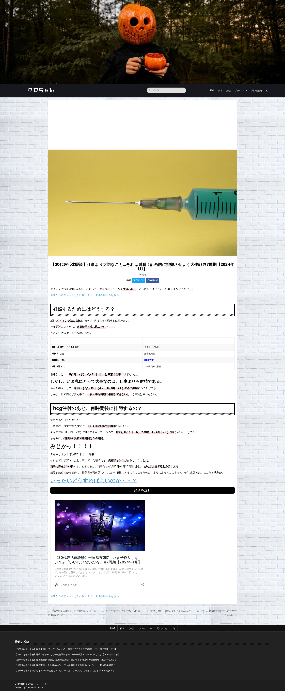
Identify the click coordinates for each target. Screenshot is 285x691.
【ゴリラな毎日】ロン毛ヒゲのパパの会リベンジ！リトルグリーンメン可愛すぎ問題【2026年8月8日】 (65, 670)
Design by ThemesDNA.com (29, 687)
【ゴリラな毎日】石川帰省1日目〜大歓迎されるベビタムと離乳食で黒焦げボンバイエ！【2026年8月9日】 (66, 665)
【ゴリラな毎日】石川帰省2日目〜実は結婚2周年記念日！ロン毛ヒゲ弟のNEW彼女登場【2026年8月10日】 (67, 659)
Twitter (140, 280)
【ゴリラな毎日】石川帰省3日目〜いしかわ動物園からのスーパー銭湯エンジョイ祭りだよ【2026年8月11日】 (67, 654)
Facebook (153, 280)
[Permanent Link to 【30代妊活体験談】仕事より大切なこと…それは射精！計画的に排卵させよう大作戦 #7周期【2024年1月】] (142, 203)
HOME (212, 90)
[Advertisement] (142, 125)
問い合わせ (257, 90)
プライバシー (241, 90)
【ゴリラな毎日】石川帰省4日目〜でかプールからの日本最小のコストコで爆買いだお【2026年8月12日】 (66, 649)
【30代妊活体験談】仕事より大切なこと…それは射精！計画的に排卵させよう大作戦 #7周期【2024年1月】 (142, 266)
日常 (220, 90)
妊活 (228, 90)
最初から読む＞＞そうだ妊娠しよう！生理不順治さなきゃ (84, 295)
